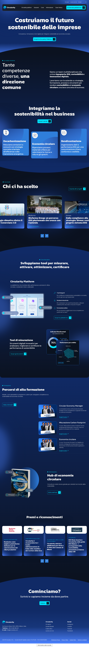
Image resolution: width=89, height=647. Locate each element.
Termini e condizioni (82, 640)
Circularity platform (26, 7)
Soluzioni (36, 7)
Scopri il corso (63, 417)
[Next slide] (46, 235)
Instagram (70, 624)
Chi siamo (67, 2)
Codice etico (49, 628)
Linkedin (69, 626)
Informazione (49, 7)
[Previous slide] (42, 235)
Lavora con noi (73, 2)
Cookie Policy (73, 640)
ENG (86, 2)
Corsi (42, 7)
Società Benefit (50, 626)
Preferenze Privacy (55, 640)
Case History (58, 7)
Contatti (79, 2)
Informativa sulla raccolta (44, 645)
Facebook (70, 631)
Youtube (69, 628)
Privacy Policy (65, 640)
